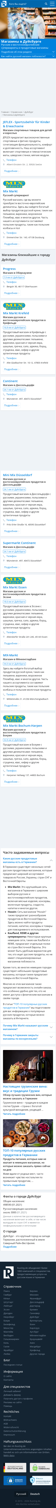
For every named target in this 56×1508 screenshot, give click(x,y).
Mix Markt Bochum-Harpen (22, 726)
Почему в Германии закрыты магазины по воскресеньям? (20, 1037)
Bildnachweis (10, 1419)
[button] (28, 51)
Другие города (37, 1354)
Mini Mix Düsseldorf (17, 475)
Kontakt (7, 1416)
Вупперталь (36, 1320)
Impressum (9, 1434)
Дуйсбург (34, 1317)
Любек (7, 1354)
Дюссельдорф (37, 1302)
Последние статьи (13, 1364)
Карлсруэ (34, 1328)
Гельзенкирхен (11, 1339)
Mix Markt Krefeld (16, 313)
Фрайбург (9, 1350)
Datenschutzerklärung (15, 1431)
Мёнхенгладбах (38, 1335)
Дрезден (8, 1313)
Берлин (34, 1291)
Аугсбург (34, 1331)
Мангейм (8, 1331)
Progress (9, 269)
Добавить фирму (12, 1394)
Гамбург (8, 1294)
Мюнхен (34, 1294)
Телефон (11, 160)
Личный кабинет (12, 1391)
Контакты (8, 1379)
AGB (6, 1423)
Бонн (32, 1324)
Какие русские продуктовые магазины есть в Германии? (20, 860)
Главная (5, 112)
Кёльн (7, 1298)
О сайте (8, 1376)
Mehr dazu (9, 1455)
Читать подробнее (14, 1114)
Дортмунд (35, 1305)
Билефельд (9, 1324)
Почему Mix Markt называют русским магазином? (25, 1027)
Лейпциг (8, 1305)
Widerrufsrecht (11, 1427)
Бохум (7, 1320)
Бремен (34, 1309)
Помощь (8, 1406)
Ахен (32, 1342)
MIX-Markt (10, 655)
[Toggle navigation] (52, 4)
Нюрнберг (9, 1317)
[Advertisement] (28, 440)
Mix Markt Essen (15, 587)
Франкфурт (35, 1298)
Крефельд (35, 1350)
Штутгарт (8, 1302)
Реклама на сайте (13, 1402)
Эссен (7, 1309)
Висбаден (8, 1335)
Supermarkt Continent (19, 543)
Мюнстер (8, 1328)
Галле (6, 1346)
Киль (6, 1342)
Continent (10, 381)
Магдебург (35, 1346)
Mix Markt (10, 191)
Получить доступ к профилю (18, 1398)
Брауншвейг (36, 1339)
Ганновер (35, 1313)
